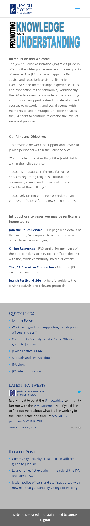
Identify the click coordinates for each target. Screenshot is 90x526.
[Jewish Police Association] (12, 395)
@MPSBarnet (43, 406)
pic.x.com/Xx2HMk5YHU (26, 421)
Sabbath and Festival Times (32, 358)
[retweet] (75, 427)
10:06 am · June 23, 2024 (22, 427)
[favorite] (79, 427)
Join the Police (22, 320)
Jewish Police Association (31, 391)
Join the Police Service (25, 230)
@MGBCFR (59, 416)
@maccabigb (54, 400)
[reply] (72, 427)
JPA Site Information (26, 371)
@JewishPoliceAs (26, 394)
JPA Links (18, 364)
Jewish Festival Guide (25, 280)
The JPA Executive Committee (31, 267)
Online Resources (22, 248)
